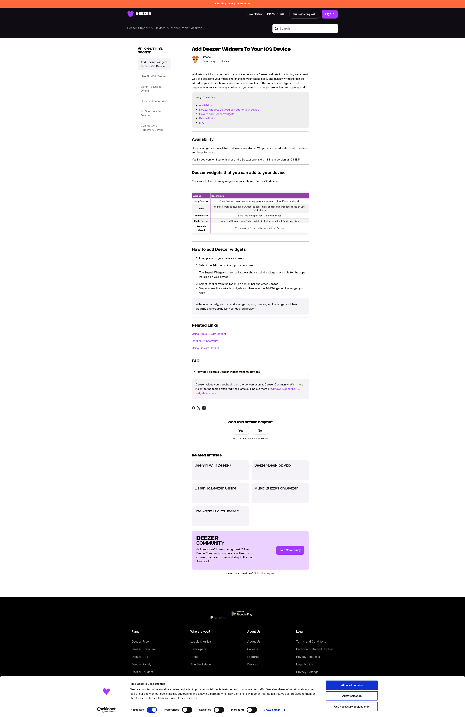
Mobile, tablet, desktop (186, 28)
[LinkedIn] (204, 408)
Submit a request (264, 573)
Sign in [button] (329, 14)
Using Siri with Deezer (205, 348)
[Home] (139, 14)
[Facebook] (193, 408)
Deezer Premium (143, 649)
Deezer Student (142, 672)
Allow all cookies (352, 685)
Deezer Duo (140, 657)
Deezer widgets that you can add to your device (229, 109)
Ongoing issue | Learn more (232, 3)
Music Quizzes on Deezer (276, 488)
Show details (272, 709)
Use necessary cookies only (351, 706)
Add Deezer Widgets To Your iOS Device (154, 64)
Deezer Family (141, 664)
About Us (253, 641)
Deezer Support (138, 28)
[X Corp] (198, 408)
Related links (207, 118)
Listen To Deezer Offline (151, 89)
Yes (240, 430)
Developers (198, 649)
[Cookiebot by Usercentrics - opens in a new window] (106, 710)
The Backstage (200, 664)
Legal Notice (304, 664)
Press (194, 657)
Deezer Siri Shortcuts (205, 341)
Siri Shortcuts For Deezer (151, 113)
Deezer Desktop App (154, 101)
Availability (205, 105)
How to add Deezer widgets (216, 114)
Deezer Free (140, 641)
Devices (160, 28)
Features (253, 657)
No (260, 430)
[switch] (187, 710)
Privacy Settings (307, 672)
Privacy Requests (308, 657)
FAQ (201, 122)
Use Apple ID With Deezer (217, 511)
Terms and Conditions (311, 641)
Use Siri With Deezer (154, 76)
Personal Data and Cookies (314, 649)
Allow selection (352, 695)
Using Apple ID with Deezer (209, 334)
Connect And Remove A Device (152, 127)
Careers (252, 649)
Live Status (254, 14)
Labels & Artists (201, 641)
